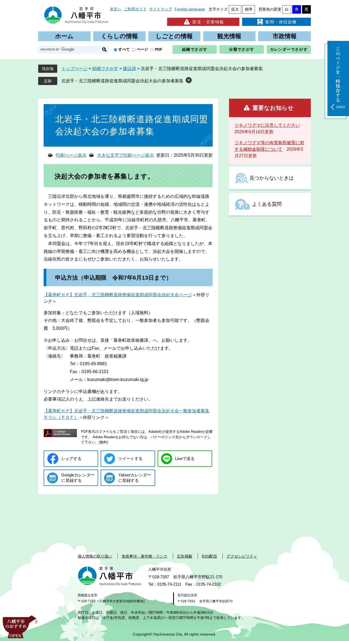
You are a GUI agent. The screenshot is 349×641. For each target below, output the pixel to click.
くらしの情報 (119, 36)
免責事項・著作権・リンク (144, 556)
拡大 (235, 9)
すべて (124, 49)
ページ (142, 49)
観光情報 (229, 36)
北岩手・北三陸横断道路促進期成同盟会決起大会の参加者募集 (122, 80)
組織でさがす (194, 49)
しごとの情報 (174, 36)
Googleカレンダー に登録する (78, 478)
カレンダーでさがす (289, 49)
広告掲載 (184, 556)
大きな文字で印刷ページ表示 (125, 155)
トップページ (74, 68)
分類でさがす (241, 49)
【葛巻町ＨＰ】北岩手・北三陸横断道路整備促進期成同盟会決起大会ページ (118, 294)
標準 (248, 9)
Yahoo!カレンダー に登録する (134, 478)
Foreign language (189, 9)
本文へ (115, 9)
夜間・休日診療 (281, 22)
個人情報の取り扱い (95, 556)
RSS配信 (209, 556)
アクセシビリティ (242, 556)
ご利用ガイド (135, 9)
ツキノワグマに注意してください (267, 125)
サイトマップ (160, 9)
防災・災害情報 (208, 22)
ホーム (64, 36)
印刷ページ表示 (71, 155)
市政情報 (285, 36)
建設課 (129, 68)
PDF (159, 49)
